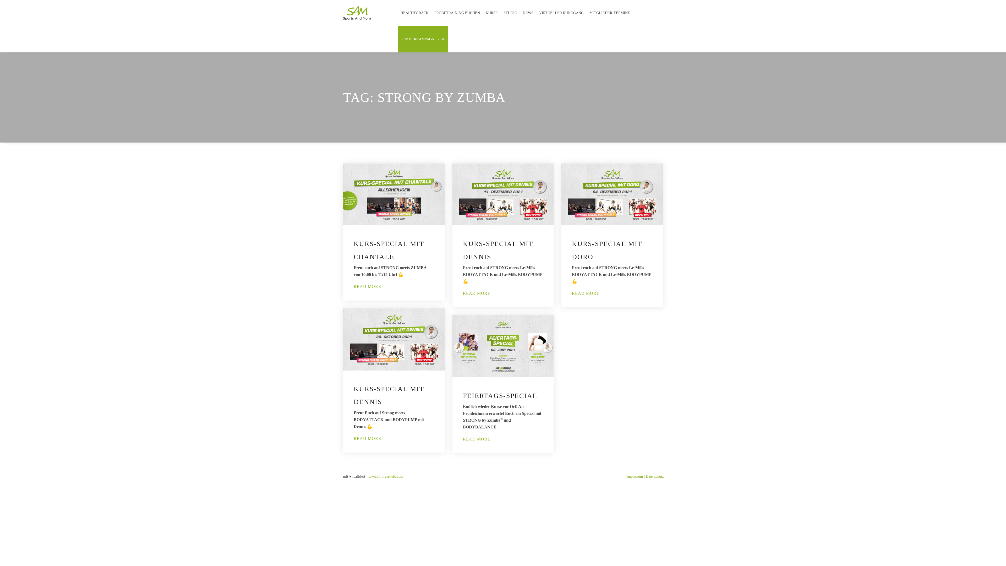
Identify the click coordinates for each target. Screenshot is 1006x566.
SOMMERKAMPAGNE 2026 (423, 39)
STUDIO (510, 13)
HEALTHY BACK (415, 13)
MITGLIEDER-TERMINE (609, 13)
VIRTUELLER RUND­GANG (561, 13)
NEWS (528, 13)
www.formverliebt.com (386, 476)
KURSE (492, 13)
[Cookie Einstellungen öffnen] (11, 560)
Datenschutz (655, 476)
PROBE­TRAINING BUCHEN (457, 13)
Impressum (635, 476)
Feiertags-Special (500, 396)
